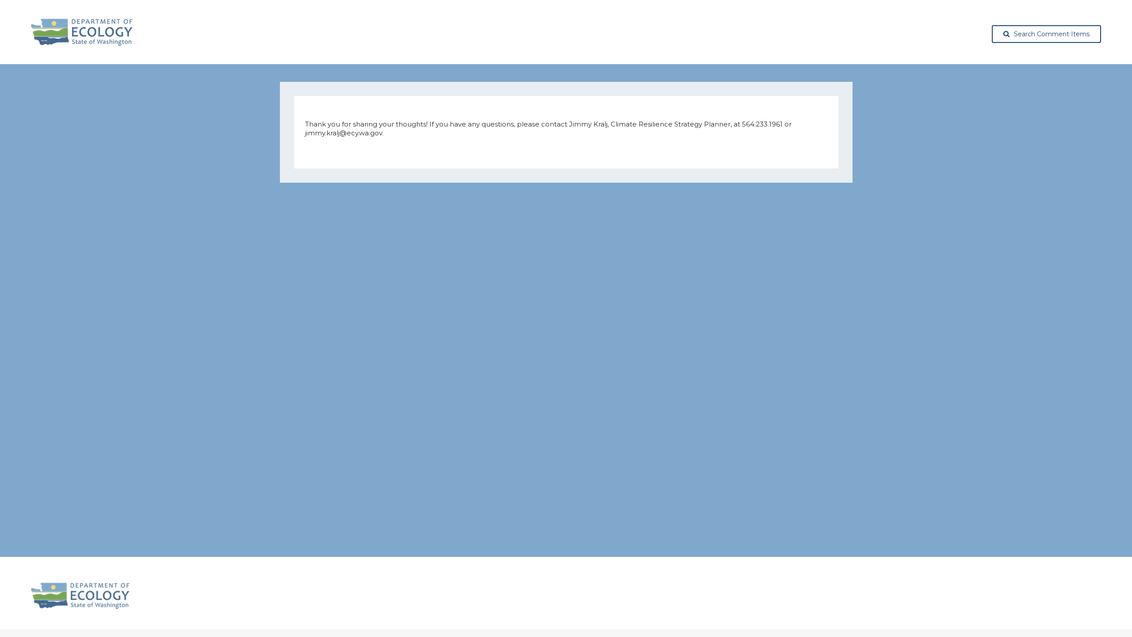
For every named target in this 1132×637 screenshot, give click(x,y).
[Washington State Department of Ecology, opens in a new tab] (82, 32)
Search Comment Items (1052, 34)
